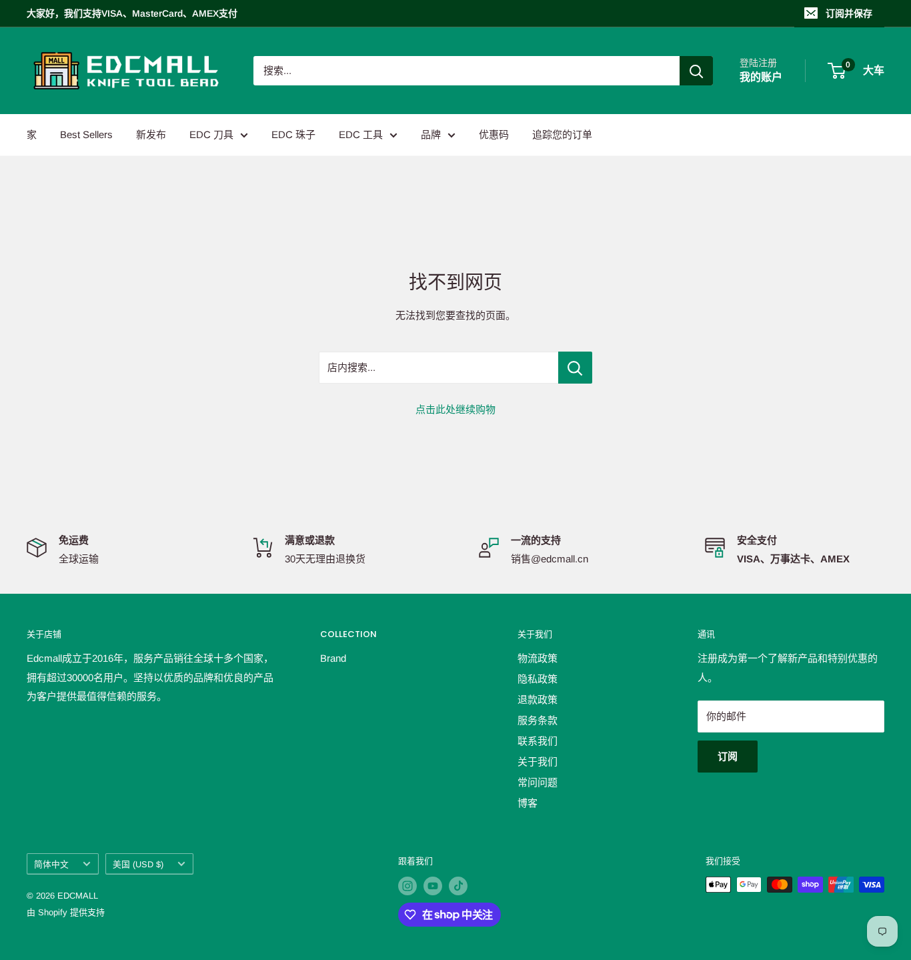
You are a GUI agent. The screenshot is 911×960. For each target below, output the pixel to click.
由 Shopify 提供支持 (66, 912)
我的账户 (761, 77)
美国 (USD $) (138, 864)
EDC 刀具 (211, 134)
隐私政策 (538, 678)
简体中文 (51, 864)
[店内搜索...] (575, 368)
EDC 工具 (361, 134)
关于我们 (538, 761)
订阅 (728, 756)
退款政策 (538, 699)
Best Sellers (86, 134)
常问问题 (538, 782)
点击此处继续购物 (455, 409)
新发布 (151, 134)
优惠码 (494, 134)
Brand (333, 658)
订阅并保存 (849, 13)
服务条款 (538, 720)
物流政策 (538, 658)
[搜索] (696, 70)
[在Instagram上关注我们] (407, 886)
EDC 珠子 (293, 134)
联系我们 (538, 741)
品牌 (431, 134)
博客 (528, 803)
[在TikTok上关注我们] (458, 886)
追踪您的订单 (562, 134)
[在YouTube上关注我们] (432, 886)
